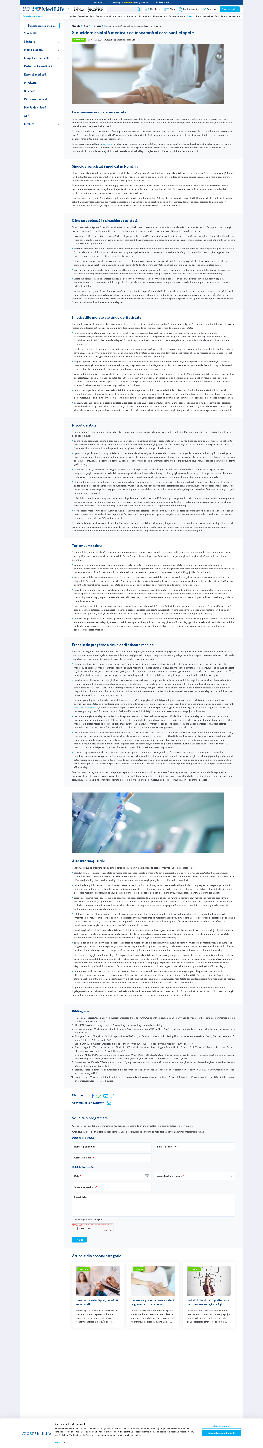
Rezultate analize (191, 9)
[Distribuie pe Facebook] (93, 1095)
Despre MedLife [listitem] (209, 16)
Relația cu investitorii (230, 16)
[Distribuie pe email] (105, 1095)
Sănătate (29, 41)
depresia (78, 707)
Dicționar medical (35, 99)
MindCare (30, 83)
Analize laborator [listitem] (114, 16)
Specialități (132, 16)
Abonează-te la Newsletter (88, 1102)
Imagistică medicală (36, 58)
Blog (198, 16)
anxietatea (93, 707)
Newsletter (155, 9)
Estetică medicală (35, 74)
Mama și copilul (34, 50)
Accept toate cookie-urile (221, 1432)
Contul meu (212, 9)
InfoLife (29, 124)
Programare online (230, 9)
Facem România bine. (32, 16)
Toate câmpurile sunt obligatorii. (88, 1219)
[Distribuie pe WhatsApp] (98, 1095)
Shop (172, 9)
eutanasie (108, 143)
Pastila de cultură (35, 107)
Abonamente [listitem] (159, 16)
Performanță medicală (38, 66)
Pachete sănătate (177, 16)
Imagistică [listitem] (144, 16)
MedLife (76, 26)
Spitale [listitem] (99, 16)
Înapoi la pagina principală (41, 25)
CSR (26, 116)
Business (29, 91)
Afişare (58, 1442)
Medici (73, 16)
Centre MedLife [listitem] (85, 16)
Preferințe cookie (220, 1425)
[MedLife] (43, 9)
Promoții (191, 16)
